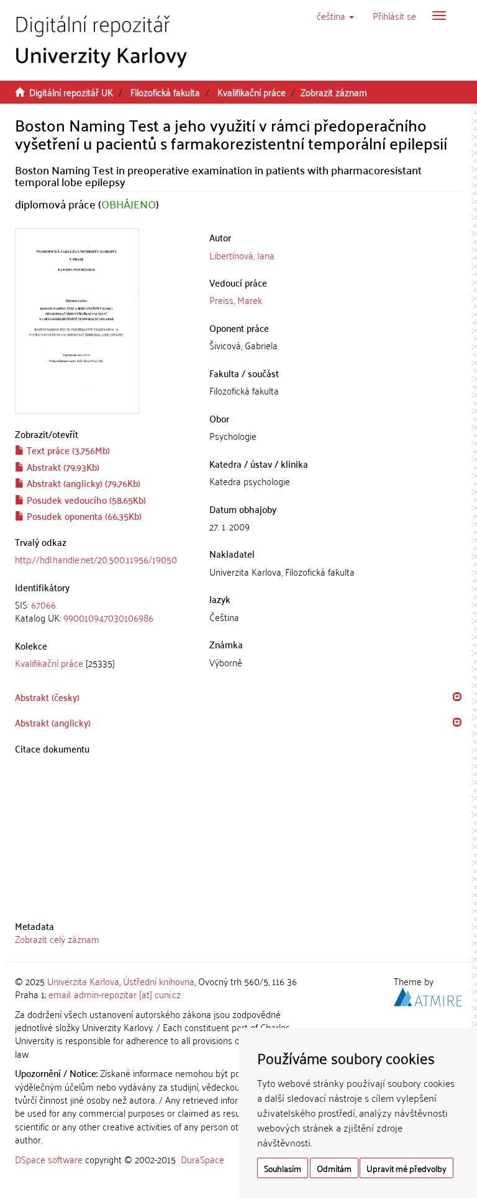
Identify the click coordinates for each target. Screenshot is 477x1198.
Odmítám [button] (334, 1168)
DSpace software (49, 1159)
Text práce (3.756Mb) (67, 449)
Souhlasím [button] (282, 1168)
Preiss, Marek (235, 299)
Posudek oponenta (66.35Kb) (83, 515)
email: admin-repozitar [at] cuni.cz (114, 994)
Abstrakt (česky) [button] (47, 696)
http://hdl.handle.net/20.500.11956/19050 (96, 559)
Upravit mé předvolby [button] (406, 1168)
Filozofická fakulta (165, 92)
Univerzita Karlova (83, 981)
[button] (335, 15)
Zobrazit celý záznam (57, 938)
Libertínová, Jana (242, 255)
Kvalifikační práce (251, 92)
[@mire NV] (428, 995)
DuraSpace (202, 1159)
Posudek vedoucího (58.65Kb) (85, 499)
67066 (43, 604)
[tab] (103, 611)
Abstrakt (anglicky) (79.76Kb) (82, 482)
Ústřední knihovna (158, 981)
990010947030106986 (108, 617)
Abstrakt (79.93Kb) (61, 466)
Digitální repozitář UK (71, 92)
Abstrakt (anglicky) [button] (53, 722)
